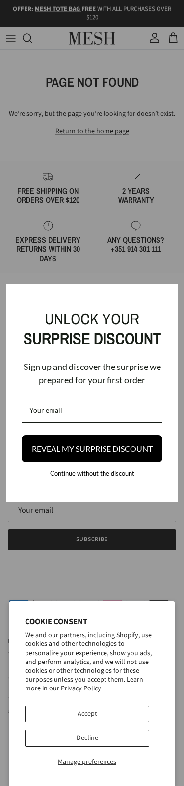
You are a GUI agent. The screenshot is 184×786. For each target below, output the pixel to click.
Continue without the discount (92, 473)
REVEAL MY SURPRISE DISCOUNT (92, 448)
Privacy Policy (81, 688)
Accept (87, 714)
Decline (87, 738)
